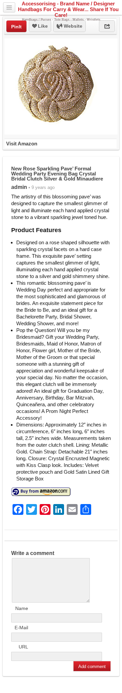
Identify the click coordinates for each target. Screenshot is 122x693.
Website (72, 26)
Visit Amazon (21, 143)
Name (21, 608)
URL (23, 646)
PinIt (16, 26)
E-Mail (21, 627)
